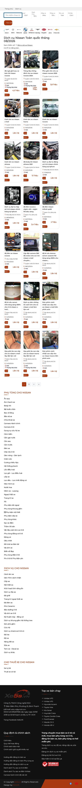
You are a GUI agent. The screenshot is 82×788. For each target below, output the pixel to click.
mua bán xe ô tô (64, 733)
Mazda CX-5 (49, 722)
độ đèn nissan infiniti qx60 (47, 208)
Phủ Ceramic (9, 606)
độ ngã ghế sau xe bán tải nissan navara (12, 73)
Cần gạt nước (9, 438)
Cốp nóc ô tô (9, 452)
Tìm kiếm (9, 23)
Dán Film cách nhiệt (12, 578)
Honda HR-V (49, 725)
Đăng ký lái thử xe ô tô (51, 755)
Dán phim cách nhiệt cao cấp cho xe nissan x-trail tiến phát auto (50, 305)
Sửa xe (7, 645)
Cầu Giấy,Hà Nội (12, 259)
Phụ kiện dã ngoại (11, 505)
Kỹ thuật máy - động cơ (13, 617)
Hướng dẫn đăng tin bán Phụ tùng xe (19, 761)
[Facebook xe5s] (70, 783)
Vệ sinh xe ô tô (10, 613)
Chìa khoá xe (9, 420)
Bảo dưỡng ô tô (10, 610)
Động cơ (7, 537)
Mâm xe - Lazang (11, 491)
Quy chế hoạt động (11, 743)
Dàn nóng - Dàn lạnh (12, 455)
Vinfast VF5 (48, 701)
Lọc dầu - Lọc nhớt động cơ (15, 480)
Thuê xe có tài (10, 672)
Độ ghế (7, 595)
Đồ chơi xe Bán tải (11, 544)
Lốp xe (7, 477)
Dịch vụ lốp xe (10, 592)
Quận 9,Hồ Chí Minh (32, 167)
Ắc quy (7, 399)
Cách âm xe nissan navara (49, 120)
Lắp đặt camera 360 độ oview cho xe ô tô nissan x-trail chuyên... (31, 256)
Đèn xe (7, 448)
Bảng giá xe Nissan (25, 45)
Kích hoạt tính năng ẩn (13, 588)
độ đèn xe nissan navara (11, 254)
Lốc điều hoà (9, 470)
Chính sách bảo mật (12, 746)
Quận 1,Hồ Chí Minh (32, 79)
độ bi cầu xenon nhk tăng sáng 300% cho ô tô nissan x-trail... (13, 305)
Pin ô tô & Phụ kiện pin (13, 558)
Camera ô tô (9, 427)
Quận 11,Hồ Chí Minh (51, 76)
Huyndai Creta (50, 713)
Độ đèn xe (8, 603)
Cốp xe (7, 581)
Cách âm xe (9, 574)
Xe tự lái (7, 668)
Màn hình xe (9, 484)
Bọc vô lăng (9, 413)
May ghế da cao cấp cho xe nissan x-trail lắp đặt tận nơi (12, 353)
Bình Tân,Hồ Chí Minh (11, 313)
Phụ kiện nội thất (12, 512)
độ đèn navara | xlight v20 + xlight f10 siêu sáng (30, 209)
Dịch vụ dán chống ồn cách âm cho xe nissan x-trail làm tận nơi (30, 305)
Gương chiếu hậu (11, 462)
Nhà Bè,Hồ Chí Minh (51, 170)
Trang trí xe (9, 498)
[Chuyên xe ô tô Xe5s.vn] (17, 696)
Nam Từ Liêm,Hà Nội (30, 215)
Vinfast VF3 (48, 698)
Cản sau (7, 441)
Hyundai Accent (50, 704)
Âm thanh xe (9, 402)
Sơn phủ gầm (9, 624)
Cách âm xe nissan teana (30, 120)
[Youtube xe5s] (76, 783)
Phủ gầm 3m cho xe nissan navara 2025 (50, 72)
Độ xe (6, 638)
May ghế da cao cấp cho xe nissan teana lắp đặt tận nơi (31, 353)
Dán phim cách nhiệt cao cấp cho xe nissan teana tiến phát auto (50, 354)
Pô (5, 502)
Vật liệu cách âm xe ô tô (14, 530)
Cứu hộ (7, 627)
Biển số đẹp (9, 551)
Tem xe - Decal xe (11, 649)
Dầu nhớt (8, 541)
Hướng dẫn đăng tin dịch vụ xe (16, 764)
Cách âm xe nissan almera (12, 163)
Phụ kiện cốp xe (10, 516)
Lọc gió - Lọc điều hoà (13, 473)
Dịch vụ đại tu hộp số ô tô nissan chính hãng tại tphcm (12, 209)
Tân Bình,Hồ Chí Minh (48, 264)
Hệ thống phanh (11, 466)
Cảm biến (8, 434)
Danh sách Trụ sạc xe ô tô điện (16, 768)
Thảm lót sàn (9, 526)
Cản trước (8, 445)
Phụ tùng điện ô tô (12, 555)
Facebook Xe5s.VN (16, 720)
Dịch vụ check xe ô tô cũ (14, 631)
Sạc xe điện (8, 523)
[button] (27, 15)
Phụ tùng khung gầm (13, 509)
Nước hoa (8, 487)
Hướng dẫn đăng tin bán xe (15, 757)
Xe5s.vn (18, 782)
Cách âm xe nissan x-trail (12, 120)
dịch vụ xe (51, 745)
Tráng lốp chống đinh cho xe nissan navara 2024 (30, 73)
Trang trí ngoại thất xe (13, 599)
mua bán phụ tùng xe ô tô (59, 736)
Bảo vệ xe (8, 416)
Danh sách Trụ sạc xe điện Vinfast (17, 771)
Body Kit (7, 406)
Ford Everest (49, 719)
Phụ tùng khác (10, 519)
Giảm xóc (8, 459)
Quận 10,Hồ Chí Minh (11, 79)
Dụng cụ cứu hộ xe (12, 431)
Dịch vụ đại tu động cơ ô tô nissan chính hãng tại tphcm (50, 164)
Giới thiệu (7, 740)
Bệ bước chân (9, 409)
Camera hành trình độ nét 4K (15, 775)
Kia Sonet (48, 710)
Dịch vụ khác (9, 652)
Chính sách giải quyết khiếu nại (16, 749)
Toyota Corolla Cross (52, 716)
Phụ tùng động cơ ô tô (13, 534)
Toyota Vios (48, 707)
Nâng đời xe (9, 642)
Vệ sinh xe (8, 548)
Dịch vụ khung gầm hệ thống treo (18, 620)
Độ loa (6, 635)
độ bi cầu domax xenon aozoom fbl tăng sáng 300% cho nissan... (50, 256)
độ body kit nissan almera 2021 (30, 163)
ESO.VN (16, 785)
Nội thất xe (8, 585)
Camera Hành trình (12, 423)
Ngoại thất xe (9, 494)
